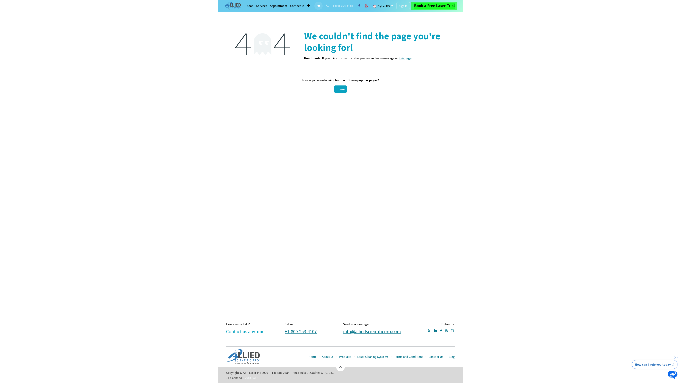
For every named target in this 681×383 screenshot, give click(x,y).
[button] (340, 367)
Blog (452, 357)
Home (340, 89)
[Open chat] (672, 374)
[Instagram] (452, 330)
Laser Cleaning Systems (373, 357)
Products (345, 357)
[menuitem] (250, 6)
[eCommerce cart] (318, 6)
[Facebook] (359, 6)
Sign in (403, 6)
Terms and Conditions (408, 357)
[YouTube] (366, 6)
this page (405, 58)
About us (328, 357)
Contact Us (435, 357)
